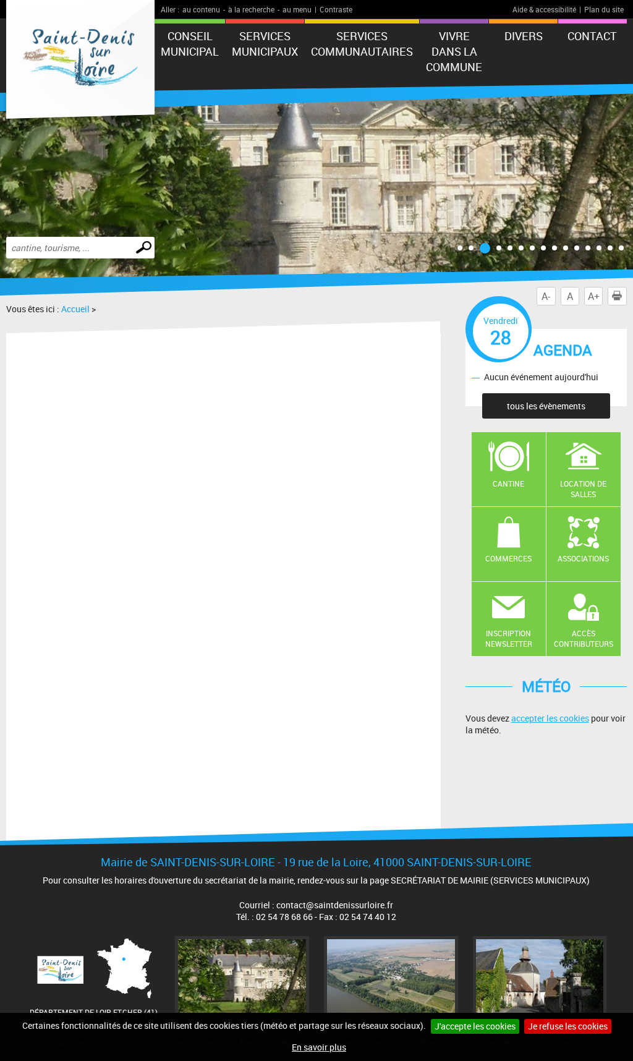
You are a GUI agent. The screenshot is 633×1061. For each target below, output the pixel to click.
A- (546, 296)
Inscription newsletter (508, 638)
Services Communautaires (362, 43)
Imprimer (617, 296)
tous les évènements (546, 406)
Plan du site (604, 9)
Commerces (508, 558)
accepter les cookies (550, 718)
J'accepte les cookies (475, 1026)
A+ (594, 296)
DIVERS (523, 35)
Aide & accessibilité (544, 9)
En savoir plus (319, 1047)
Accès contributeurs (583, 638)
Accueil (75, 309)
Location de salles (583, 489)
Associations (583, 558)
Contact (592, 35)
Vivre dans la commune (454, 51)
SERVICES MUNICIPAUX (265, 43)
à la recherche (251, 9)
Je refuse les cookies (568, 1026)
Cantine (508, 483)
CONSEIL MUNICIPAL (190, 43)
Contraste (336, 9)
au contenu (201, 9)
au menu (297, 9)
